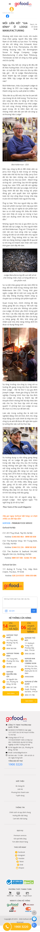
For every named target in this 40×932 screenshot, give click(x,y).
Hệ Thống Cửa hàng (20, 617)
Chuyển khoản (27, 896)
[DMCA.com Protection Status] (29, 882)
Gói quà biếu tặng (20, 839)
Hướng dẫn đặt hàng (20, 815)
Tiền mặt (18, 896)
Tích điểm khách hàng (20, 842)
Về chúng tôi (20, 786)
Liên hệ (20, 789)
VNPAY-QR (10, 896)
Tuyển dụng (20, 795)
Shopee (21, 868)
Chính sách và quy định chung (20, 812)
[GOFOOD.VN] (23, 4)
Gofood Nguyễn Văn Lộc (11, 674)
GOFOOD (6, 523)
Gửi (34, 611)
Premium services (20, 835)
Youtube (21, 858)
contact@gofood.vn (20, 752)
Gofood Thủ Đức (30, 639)
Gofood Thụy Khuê (12, 636)
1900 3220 (15, 764)
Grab (21, 865)
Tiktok (21, 861)
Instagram (21, 855)
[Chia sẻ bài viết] (7, 16)
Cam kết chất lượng (20, 819)
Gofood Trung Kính (12, 654)
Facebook (21, 852)
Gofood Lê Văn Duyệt (31, 682)
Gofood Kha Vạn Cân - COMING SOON (30, 660)
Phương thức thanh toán (20, 792)
